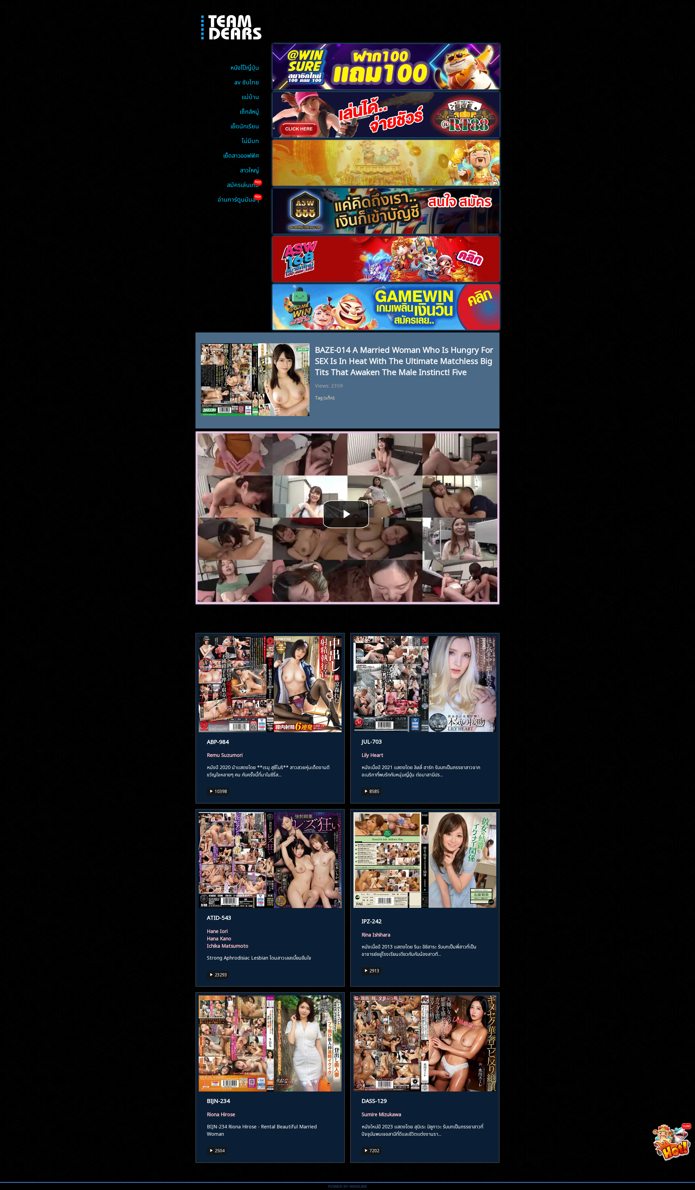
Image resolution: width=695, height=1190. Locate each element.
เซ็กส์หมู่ (249, 111)
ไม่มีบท (250, 140)
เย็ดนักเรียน (244, 125)
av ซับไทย (246, 81)
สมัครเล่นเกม (243, 184)
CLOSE (686, 1126)
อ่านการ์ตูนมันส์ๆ (238, 199)
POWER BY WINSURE (347, 1187)
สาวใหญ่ (249, 169)
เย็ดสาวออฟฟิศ (241, 155)
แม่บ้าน (250, 96)
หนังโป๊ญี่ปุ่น (244, 67)
